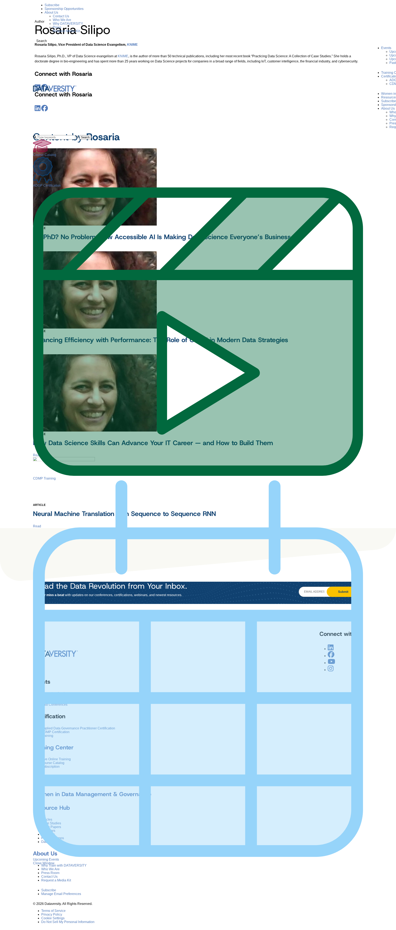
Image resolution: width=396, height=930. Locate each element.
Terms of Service (53, 910)
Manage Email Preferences (61, 894)
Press (57, 27)
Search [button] (85, 137)
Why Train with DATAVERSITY (64, 865)
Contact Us (61, 16)
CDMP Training (44, 478)
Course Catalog (44, 155)
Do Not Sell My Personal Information (67, 922)
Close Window (43, 863)
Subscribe (52, 5)
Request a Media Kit (56, 880)
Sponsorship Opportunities (64, 9)
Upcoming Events (46, 859)
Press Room (50, 873)
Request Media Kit (66, 31)
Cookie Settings (53, 918)
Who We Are (62, 20)
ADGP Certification (47, 185)
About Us (51, 12)
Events (386, 48)
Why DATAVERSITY (68, 23)
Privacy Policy (51, 914)
